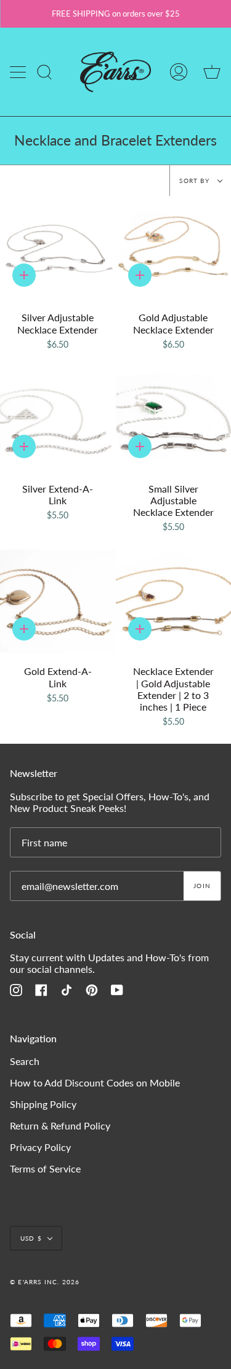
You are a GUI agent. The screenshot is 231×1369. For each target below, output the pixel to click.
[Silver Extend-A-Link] (58, 418)
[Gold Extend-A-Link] (58, 601)
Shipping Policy (43, 1104)
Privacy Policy (40, 1147)
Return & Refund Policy (60, 1125)
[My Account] (178, 72)
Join (202, 885)
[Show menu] (19, 72)
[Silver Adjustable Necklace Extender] (58, 248)
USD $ (31, 1238)
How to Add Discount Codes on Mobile (95, 1082)
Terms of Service (45, 1168)
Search (24, 1061)
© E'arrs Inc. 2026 (45, 1281)
